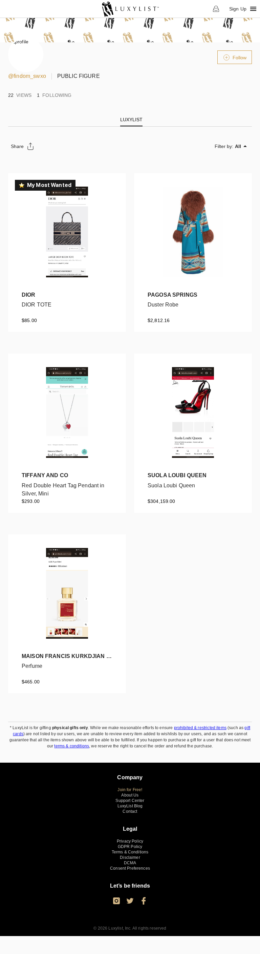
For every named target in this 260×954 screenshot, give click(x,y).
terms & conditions (71, 746)
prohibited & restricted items (200, 727)
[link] (130, 9)
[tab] (131, 119)
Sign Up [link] (237, 9)
